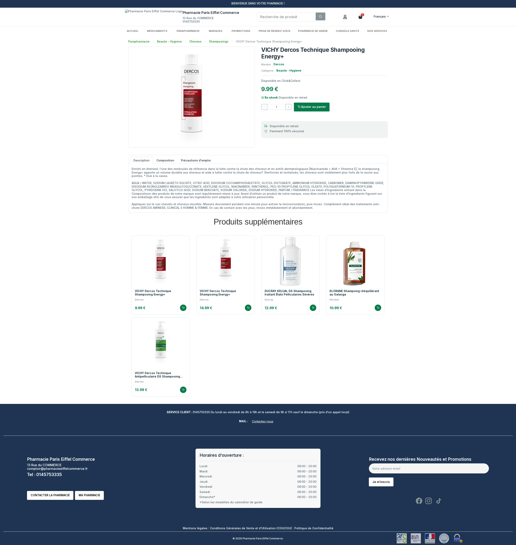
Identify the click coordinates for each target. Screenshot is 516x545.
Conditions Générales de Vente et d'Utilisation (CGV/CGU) (251, 528)
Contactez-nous (262, 421)
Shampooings (218, 41)
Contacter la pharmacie (50, 495)
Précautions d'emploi (196, 160)
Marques (215, 30)
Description (141, 160)
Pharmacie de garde (313, 30)
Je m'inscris (381, 482)
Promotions (241, 30)
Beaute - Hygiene (169, 41)
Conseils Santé (347, 30)
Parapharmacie (188, 30)
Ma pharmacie (89, 495)
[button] (360, 16)
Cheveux (195, 41)
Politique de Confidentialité (313, 528)
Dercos (279, 64)
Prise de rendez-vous (274, 30)
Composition (165, 160)
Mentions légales (195, 528)
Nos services (377, 30)
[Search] (320, 16)
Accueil (132, 30)
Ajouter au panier (313, 106)
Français (380, 16)
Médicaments (157, 30)
